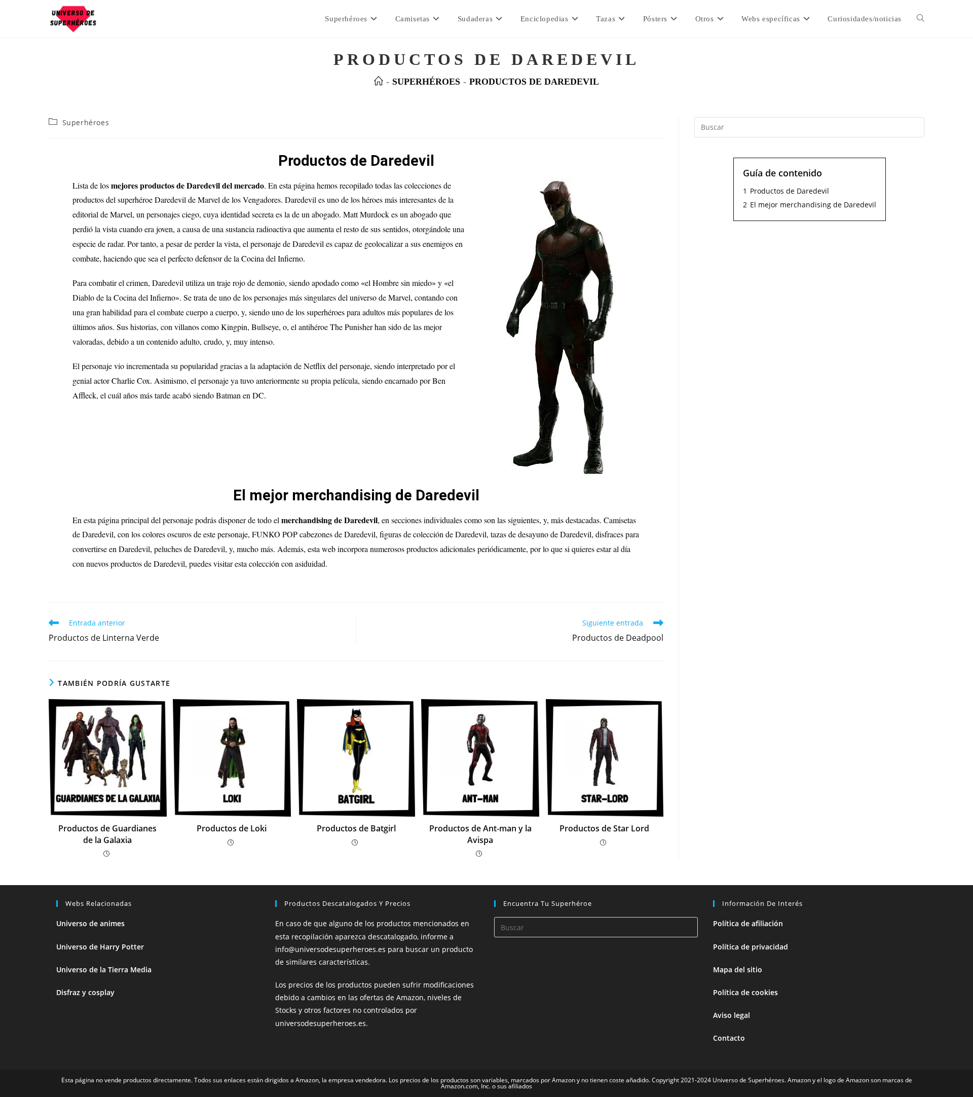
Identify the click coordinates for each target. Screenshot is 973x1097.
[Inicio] (378, 82)
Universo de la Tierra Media (104, 969)
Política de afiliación (748, 923)
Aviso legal (731, 1015)
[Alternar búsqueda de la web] (920, 19)
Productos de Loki (232, 828)
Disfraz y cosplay (85, 992)
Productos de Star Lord (604, 828)
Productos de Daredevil (534, 82)
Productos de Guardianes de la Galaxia (107, 834)
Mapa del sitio (737, 969)
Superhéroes (85, 122)
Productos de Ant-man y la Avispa (480, 834)
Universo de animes (90, 923)
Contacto (729, 1038)
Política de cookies (745, 992)
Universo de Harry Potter (100, 947)
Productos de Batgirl (356, 828)
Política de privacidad (750, 947)
